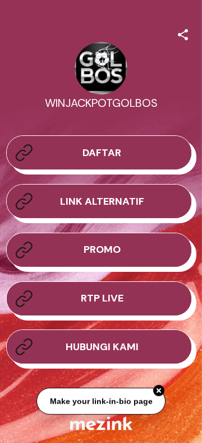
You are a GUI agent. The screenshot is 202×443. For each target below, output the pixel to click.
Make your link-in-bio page (100, 401)
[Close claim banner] (158, 390)
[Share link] (183, 33)
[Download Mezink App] (101, 423)
